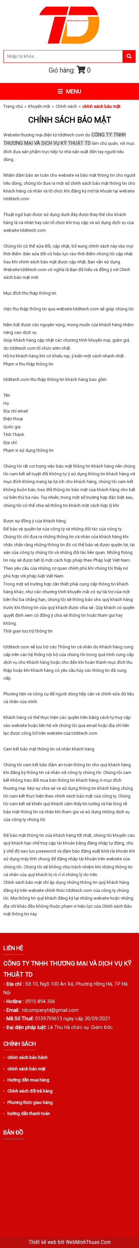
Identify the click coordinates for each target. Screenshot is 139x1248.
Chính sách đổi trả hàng (30, 1090)
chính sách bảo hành (27, 1057)
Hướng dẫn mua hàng (28, 1079)
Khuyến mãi (39, 106)
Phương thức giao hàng (30, 1102)
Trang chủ (13, 106)
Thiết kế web (43, 1242)
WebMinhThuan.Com (88, 1242)
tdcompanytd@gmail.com (50, 1010)
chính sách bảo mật (26, 1068)
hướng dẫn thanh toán (28, 1113)
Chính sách (66, 106)
